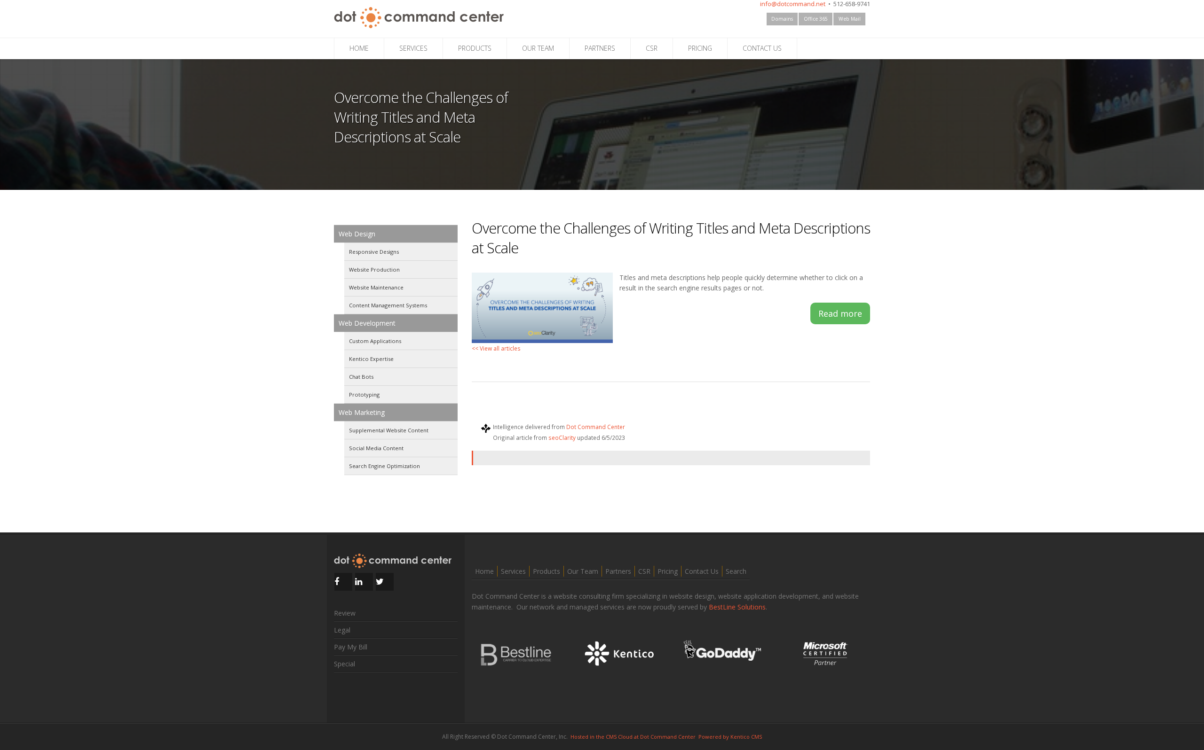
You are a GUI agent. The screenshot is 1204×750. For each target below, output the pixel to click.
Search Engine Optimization (384, 465)
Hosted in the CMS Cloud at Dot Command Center (633, 736)
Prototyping (364, 394)
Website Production (374, 269)
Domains (782, 19)
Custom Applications (375, 340)
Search (736, 571)
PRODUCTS (474, 48)
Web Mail (850, 19)
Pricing (667, 571)
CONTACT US (762, 48)
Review (345, 613)
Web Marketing (362, 412)
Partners (618, 571)
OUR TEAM (538, 48)
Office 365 (816, 19)
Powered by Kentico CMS (730, 736)
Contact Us (702, 571)
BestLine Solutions (737, 606)
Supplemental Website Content (388, 430)
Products (546, 571)
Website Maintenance (376, 287)
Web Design (357, 233)
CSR (651, 48)
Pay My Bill (350, 646)
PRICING (700, 48)
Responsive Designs (374, 251)
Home (484, 571)
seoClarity (562, 437)
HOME (359, 48)
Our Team (582, 571)
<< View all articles (496, 348)
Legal (342, 629)
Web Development (367, 323)
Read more (840, 313)
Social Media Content (376, 448)
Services (513, 571)
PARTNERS (600, 48)
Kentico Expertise (371, 358)
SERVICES (413, 48)
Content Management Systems (388, 305)
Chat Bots (361, 376)
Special (344, 663)
